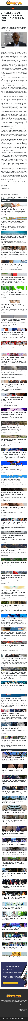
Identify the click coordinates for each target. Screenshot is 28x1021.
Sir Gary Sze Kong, (5, 52)
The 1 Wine (18, 55)
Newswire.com (16, 50)
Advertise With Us (23, 1009)
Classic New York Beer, (9, 55)
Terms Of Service (23, 1010)
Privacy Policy (24, 1011)
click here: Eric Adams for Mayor (17, 183)
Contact (25, 1007)
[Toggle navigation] (13, 8)
